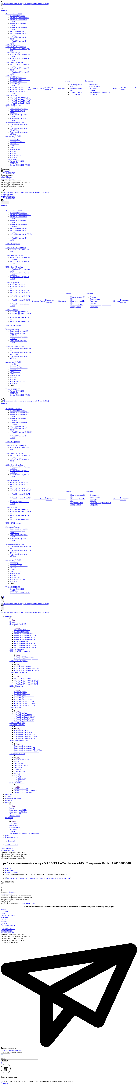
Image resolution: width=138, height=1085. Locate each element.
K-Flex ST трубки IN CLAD (20, 103)
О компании (94, 84)
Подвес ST (14, 146)
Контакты (61, 88)
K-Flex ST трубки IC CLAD (20, 101)
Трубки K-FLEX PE (12, 159)
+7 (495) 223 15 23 (8, 173)
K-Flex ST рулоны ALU (18, 82)
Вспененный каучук (12, 107)
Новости (116, 88)
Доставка (34, 88)
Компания (89, 81)
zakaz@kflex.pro (7, 177)
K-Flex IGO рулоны (12, 45)
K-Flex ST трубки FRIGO (19, 97)
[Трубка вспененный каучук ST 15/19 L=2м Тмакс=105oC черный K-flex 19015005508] (38, 878)
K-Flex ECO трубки (17, 31)
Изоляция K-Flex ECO (13, 14)
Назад (13, 620)
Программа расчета (124, 88)
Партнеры (93, 88)
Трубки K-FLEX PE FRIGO (20, 165)
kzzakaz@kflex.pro (7, 179)
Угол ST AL (14, 157)
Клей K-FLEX (15, 149)
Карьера (92, 90)
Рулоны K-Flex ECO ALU (19, 18)
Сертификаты (94, 86)
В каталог (4, 1083)
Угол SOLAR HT (16, 155)
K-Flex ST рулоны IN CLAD (20, 89)
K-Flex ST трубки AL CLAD (20, 99)
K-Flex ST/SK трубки (13, 105)
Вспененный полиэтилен (14, 122)
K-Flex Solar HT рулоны (14, 53)
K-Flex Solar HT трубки (14, 62)
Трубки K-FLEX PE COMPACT (17, 162)
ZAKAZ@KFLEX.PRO (26, 903)
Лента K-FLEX (15, 147)
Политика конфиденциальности (12, 1050)
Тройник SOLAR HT (17, 142)
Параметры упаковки (48, 88)
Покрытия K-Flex (76, 92)
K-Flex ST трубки (11, 95)
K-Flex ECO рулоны (17, 16)
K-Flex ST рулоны (12, 76)
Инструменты (75, 94)
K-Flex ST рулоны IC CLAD (20, 87)
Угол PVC (13, 153)
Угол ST (13, 138)
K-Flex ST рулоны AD (18, 78)
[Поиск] (2, 8)
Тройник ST (14, 144)
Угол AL (13, 151)
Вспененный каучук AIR (19, 109)
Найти (4, 1060)
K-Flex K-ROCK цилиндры (15, 47)
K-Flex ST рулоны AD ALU (20, 80)
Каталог (4, 10)
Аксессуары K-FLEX (13, 136)
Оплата (41, 88)
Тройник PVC (15, 140)
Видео (67, 81)
